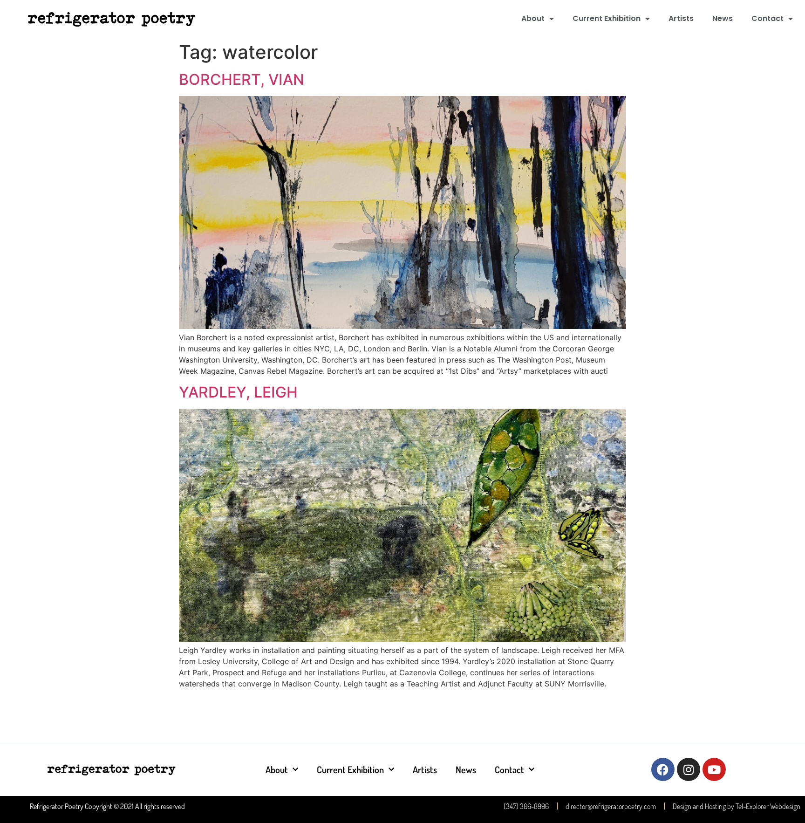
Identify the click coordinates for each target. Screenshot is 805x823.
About (533, 18)
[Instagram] (688, 769)
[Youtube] (714, 769)
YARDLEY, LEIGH (238, 392)
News (722, 18)
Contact (767, 18)
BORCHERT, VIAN (241, 79)
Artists (681, 18)
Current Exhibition (607, 18)
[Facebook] (663, 769)
